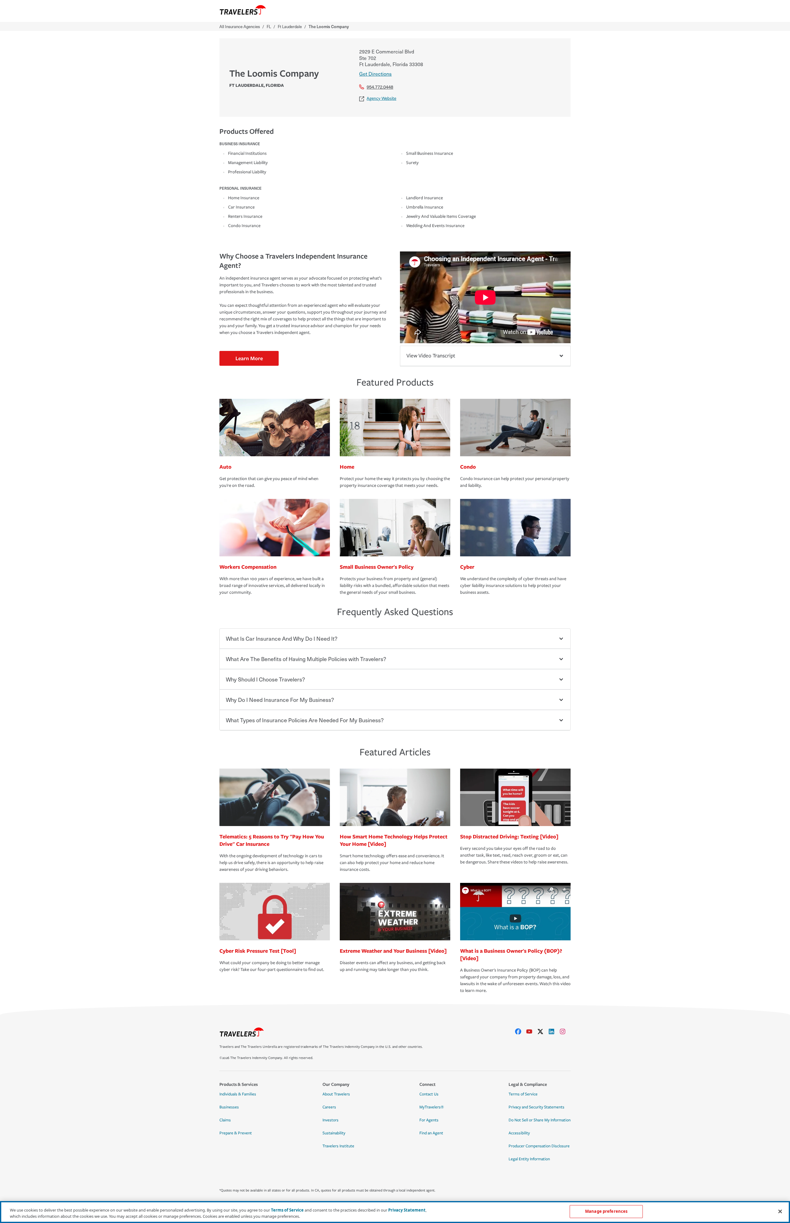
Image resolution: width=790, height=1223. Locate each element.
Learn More (249, 358)
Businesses (229, 1107)
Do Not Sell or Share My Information (540, 1120)
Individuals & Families (237, 1094)
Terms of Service (523, 1094)
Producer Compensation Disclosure (539, 1146)
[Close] (780, 1211)
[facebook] (520, 1031)
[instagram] (565, 1031)
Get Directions (375, 73)
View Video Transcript (430, 355)
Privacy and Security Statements (536, 1107)
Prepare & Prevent (235, 1133)
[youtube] (531, 1031)
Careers (329, 1107)
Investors (330, 1120)
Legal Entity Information (529, 1159)
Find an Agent (431, 1133)
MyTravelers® (431, 1107)
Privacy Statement (407, 1210)
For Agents (429, 1120)
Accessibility (519, 1133)
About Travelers (336, 1094)
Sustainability (333, 1133)
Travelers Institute (338, 1146)
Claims (225, 1120)
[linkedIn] (553, 1031)
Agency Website (381, 98)
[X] (542, 1031)
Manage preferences (606, 1211)
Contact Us (429, 1094)
